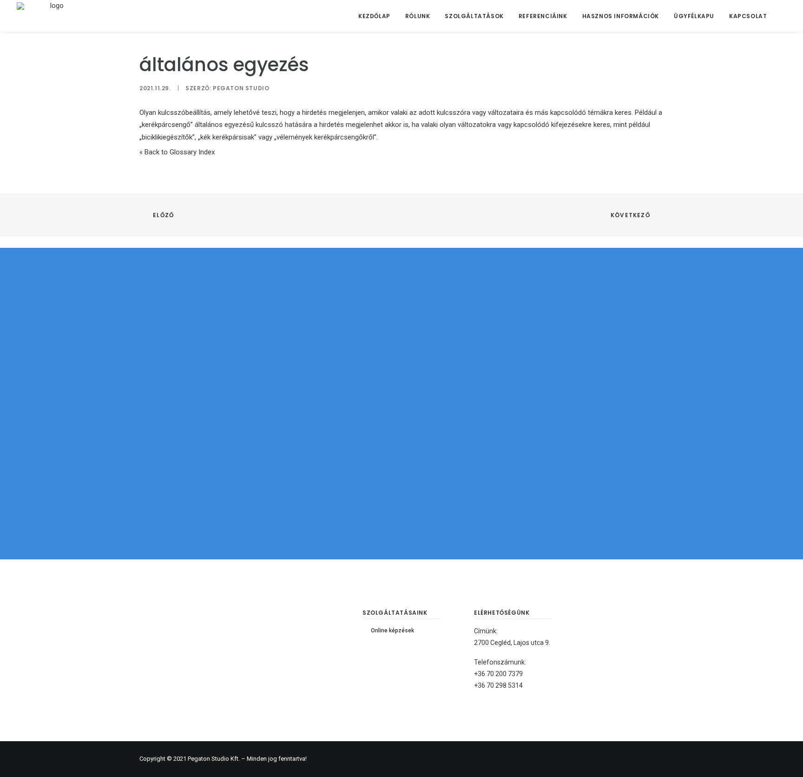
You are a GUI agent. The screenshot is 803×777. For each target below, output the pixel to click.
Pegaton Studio (241, 88)
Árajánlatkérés (401, 452)
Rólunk (417, 16)
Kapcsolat (748, 16)
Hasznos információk (620, 16)
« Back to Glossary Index (177, 152)
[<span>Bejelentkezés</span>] (780, 16)
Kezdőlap (374, 16)
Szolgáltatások (474, 16)
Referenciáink (543, 16)
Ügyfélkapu (694, 16)
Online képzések (392, 630)
